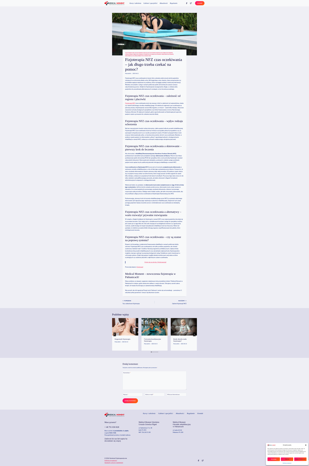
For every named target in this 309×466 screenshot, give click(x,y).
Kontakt (199, 3)
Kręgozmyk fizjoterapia (122, 339)
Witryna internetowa (173, 394)
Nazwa (125, 394)
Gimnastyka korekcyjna (144, 55)
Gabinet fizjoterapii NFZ (179, 302)
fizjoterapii (140, 267)
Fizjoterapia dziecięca (142, 52)
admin (129, 73)
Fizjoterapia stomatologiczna (145, 54)
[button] (306, 445)
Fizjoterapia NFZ (130, 103)
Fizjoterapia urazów (160, 54)
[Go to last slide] (114, 334)
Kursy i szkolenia (135, 3)
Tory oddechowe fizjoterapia (131, 302)
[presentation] (125, 326)
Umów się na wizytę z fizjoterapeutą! (155, 262)
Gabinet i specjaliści (150, 3)
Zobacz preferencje (300, 459)
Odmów (287, 459)
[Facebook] (186, 3)
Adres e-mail (149, 394)
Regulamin (173, 3)
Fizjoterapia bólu (130, 52)
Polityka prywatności (287, 463)
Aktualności (164, 3)
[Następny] (194, 334)
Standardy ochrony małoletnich (114, 462)
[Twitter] (191, 3)
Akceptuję (273, 459)
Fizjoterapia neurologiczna (157, 52)
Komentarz (127, 372)
